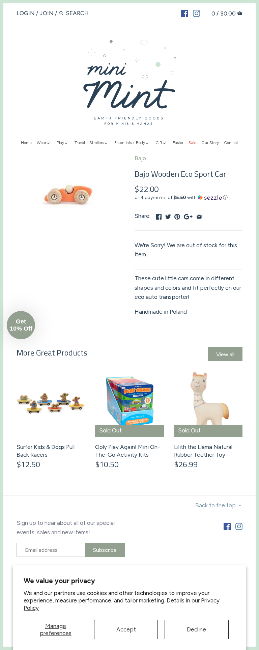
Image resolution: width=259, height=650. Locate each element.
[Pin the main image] (177, 215)
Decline (196, 629)
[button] (188, 198)
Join (47, 13)
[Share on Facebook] (159, 215)
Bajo (140, 158)
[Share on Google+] (188, 215)
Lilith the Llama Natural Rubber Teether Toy (203, 451)
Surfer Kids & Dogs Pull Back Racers (46, 451)
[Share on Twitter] (168, 215)
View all (225, 354)
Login (26, 13)
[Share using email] (199, 215)
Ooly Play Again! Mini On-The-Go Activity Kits (127, 451)
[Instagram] (196, 12)
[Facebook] (184, 12)
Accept (126, 629)
